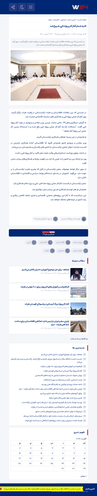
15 (84, 458)
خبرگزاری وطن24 (61, 34)
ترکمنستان (77, 250)
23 (73, 463)
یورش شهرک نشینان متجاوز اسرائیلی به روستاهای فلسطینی (58, 375)
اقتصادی (56, 19)
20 (30, 458)
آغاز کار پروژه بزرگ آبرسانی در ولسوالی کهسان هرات (47, 304)
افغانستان (60, 242)
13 (30, 453)
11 (52, 453)
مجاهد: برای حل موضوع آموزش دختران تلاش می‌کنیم (45, 269)
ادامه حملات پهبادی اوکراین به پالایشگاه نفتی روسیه (62, 384)
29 (84, 468)
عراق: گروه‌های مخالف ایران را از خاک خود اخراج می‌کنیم (61, 393)
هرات (50, 19)
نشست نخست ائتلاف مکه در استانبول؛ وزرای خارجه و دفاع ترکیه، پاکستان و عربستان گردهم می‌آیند (47, 489)
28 (19, 463)
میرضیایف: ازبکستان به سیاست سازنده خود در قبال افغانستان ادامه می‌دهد (52, 416)
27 (30, 463)
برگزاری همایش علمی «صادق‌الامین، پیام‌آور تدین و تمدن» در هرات (56, 407)
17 (63, 458)
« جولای (83, 476)
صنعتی (61, 250)
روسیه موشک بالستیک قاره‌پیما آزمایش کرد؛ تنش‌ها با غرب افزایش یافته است (52, 402)
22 (84, 463)
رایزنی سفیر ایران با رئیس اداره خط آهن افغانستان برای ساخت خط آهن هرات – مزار (42, 323)
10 (63, 453)
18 (52, 458)
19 (41, 458)
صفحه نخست (81, 19)
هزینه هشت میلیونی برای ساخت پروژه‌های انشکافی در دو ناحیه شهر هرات (53, 420)
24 (63, 463)
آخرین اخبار (72, 19)
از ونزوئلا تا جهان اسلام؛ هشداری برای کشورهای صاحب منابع (59, 411)
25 (52, 463)
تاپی (29, 242)
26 (41, 463)
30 (73, 468)
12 (41, 453)
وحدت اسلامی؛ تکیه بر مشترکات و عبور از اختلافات (62, 380)
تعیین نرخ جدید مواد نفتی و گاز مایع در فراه (65, 398)
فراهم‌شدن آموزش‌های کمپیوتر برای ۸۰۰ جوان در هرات (44, 287)
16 (74, 458)
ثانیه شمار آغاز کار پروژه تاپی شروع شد (68, 26)
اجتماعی (63, 19)
